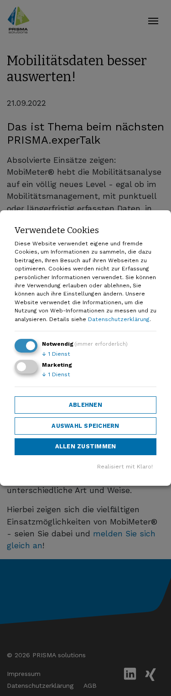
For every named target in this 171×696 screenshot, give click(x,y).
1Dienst (56, 354)
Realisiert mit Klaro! (125, 466)
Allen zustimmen (85, 446)
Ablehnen (85, 404)
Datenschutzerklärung (119, 319)
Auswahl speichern (85, 425)
